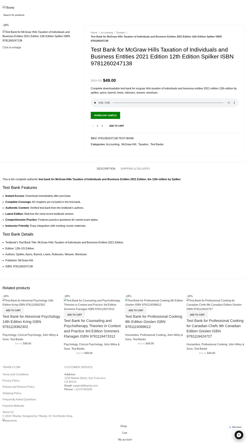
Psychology (9, 335)
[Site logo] (8, 7)
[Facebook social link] (93, 150)
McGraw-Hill (128, 144)
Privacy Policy (11, 380)
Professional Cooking (153, 335)
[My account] (228, 7)
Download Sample (105, 115)
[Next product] (237, 36)
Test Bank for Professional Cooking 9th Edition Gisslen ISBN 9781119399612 (153, 321)
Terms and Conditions (16, 374)
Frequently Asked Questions (19, 399)
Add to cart (116, 126)
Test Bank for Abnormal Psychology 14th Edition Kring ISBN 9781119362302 (31, 321)
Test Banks (156, 144)
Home (94, 32)
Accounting (107, 32)
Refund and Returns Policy (19, 386)
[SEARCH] (38, 15)
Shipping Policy (12, 393)
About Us (8, 412)
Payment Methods (13, 405)
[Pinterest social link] (239, 2)
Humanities (132, 335)
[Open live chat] (239, 435)
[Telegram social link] (109, 150)
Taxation (121, 32)
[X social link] (235, 2)
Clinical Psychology (29, 335)
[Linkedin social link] (242, 2)
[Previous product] (230, 36)
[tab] (106, 167)
